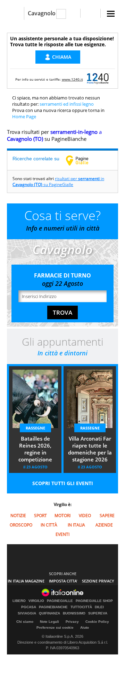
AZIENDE (104, 525)
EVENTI (62, 534)
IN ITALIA (76, 525)
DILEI (99, 607)
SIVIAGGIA (27, 613)
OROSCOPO (21, 525)
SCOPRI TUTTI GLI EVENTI (62, 483)
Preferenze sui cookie (55, 627)
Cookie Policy (97, 621)
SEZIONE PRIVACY (98, 581)
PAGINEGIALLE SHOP (94, 601)
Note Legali (49, 621)
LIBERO (19, 601)
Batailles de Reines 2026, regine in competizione (35, 449)
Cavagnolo (42, 13)
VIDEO (85, 515)
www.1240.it (72, 79)
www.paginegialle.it (82, 160)
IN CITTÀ (49, 525)
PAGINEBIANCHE (53, 607)
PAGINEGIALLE (60, 601)
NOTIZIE (18, 515)
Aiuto (84, 627)
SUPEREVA (97, 613)
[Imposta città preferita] (15, 13)
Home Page (24, 116)
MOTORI (62, 515)
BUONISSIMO (74, 613)
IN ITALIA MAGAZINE (26, 581)
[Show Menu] (111, 13)
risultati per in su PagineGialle (58, 181)
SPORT (40, 515)
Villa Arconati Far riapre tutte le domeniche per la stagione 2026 (90, 449)
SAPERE (107, 515)
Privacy (72, 621)
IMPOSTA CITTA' (63, 581)
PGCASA (28, 607)
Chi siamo (24, 621)
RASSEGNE (35, 427)
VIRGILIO (36, 601)
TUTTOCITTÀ (81, 607)
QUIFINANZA (49, 613)
